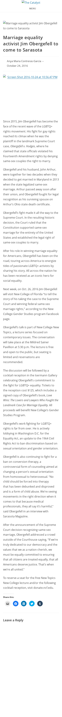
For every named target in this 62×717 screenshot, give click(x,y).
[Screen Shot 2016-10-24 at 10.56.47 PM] (31, 95)
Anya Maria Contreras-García (24, 61)
